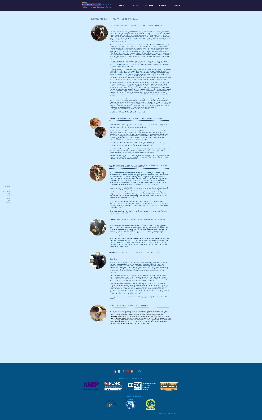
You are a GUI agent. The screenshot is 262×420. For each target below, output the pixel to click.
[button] (120, 5)
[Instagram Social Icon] (119, 371)
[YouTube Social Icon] (127, 371)
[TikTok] (123, 371)
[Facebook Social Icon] (115, 371)
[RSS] (132, 371)
